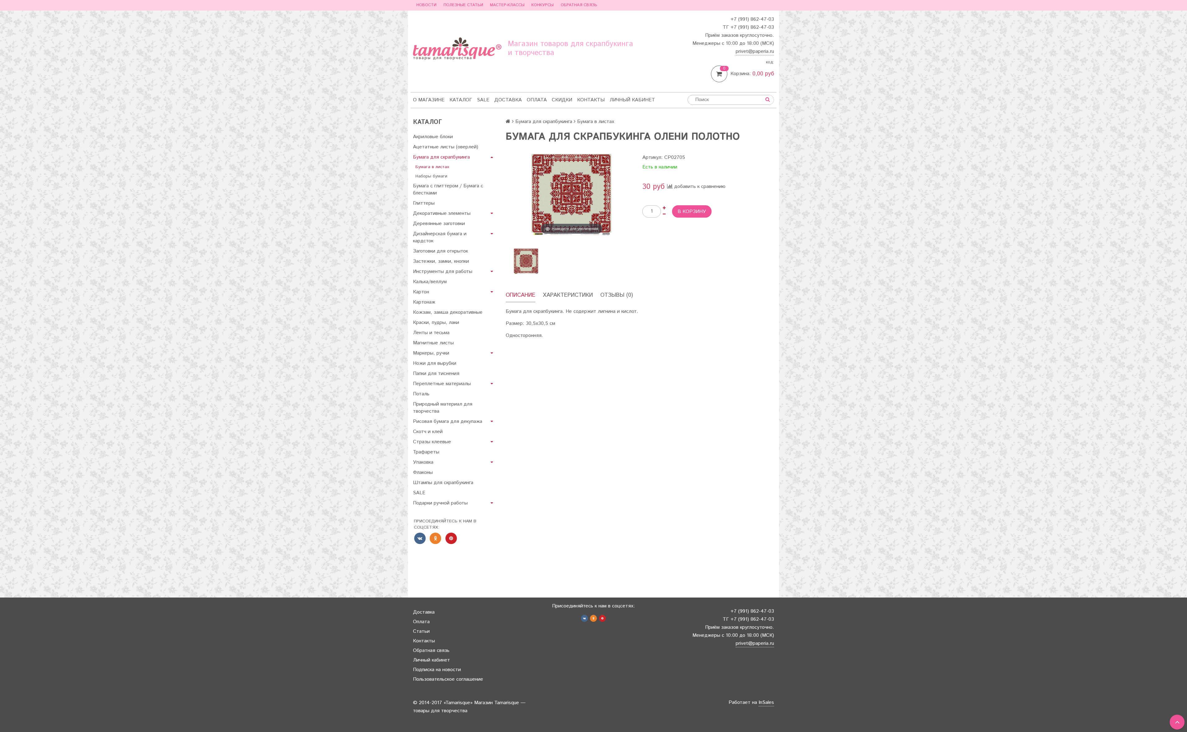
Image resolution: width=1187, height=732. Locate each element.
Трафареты (426, 452)
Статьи (421, 631)
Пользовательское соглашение (448, 679)
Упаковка (423, 462)
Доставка (508, 100)
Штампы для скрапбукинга (443, 482)
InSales (766, 702)
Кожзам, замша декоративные (448, 312)
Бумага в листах (432, 167)
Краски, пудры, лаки (436, 322)
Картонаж (424, 302)
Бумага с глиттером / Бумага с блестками (448, 189)
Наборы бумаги (431, 176)
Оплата (537, 100)
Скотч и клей (428, 431)
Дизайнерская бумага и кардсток (439, 237)
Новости (426, 5)
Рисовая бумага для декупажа (447, 421)
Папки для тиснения (436, 373)
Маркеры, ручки (431, 353)
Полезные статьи (463, 5)
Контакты (591, 100)
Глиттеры (424, 203)
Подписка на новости (437, 669)
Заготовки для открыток (440, 251)
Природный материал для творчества (442, 408)
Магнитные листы (433, 343)
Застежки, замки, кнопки (441, 261)
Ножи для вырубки (434, 363)
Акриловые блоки (433, 136)
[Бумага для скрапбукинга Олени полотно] (526, 261)
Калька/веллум (430, 281)
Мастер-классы (507, 5)
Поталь (421, 394)
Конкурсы (542, 5)
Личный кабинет (632, 100)
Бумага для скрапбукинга (441, 157)
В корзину (692, 211)
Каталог (460, 100)
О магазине (429, 100)
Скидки (562, 100)
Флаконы (423, 472)
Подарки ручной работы (440, 503)
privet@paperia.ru (755, 51)
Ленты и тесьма (431, 332)
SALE (483, 100)
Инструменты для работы (442, 271)
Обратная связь (579, 5)
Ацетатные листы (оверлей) (445, 147)
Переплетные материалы (442, 383)
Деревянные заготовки (439, 223)
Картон (421, 292)
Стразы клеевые (432, 441)
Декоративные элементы (441, 213)
